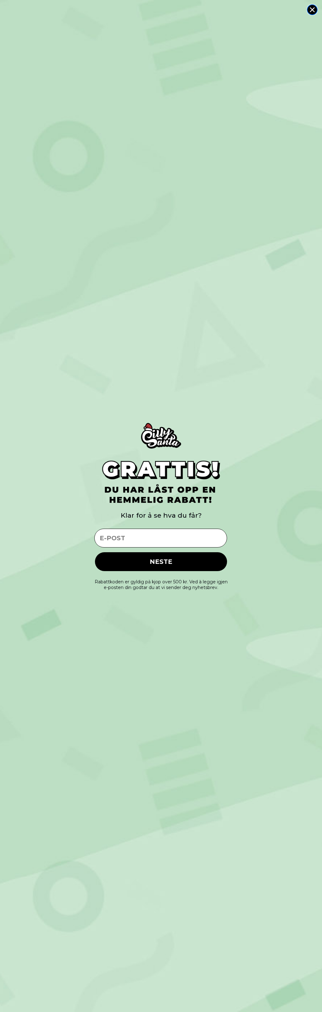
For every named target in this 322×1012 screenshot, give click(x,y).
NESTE (161, 561)
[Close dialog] (312, 10)
